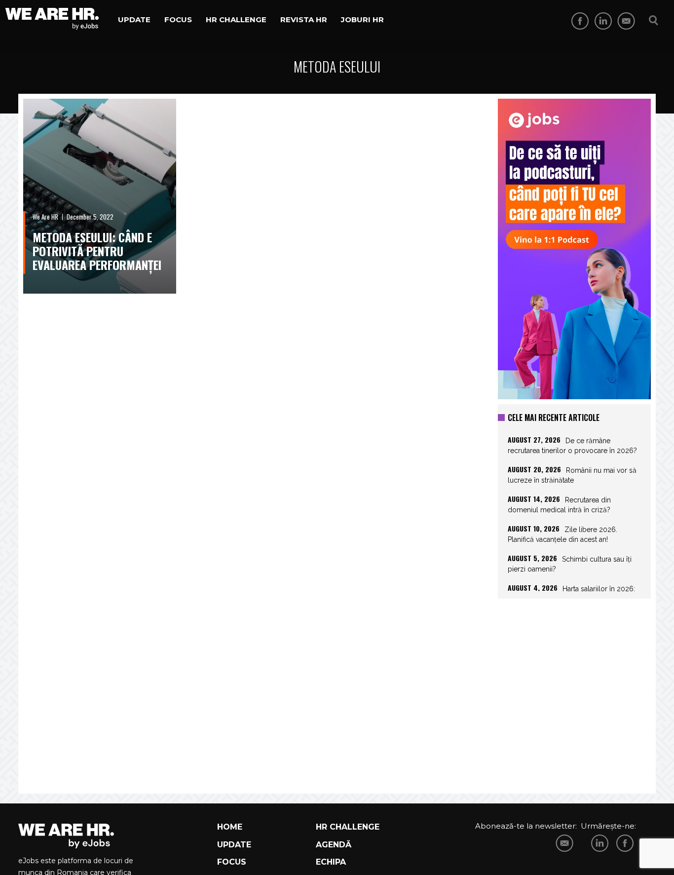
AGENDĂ (333, 844)
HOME (229, 827)
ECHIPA (331, 862)
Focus (178, 19)
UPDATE (234, 844)
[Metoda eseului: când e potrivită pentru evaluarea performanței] (99, 196)
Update (134, 19)
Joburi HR (362, 19)
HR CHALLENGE (347, 827)
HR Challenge (236, 19)
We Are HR (45, 217)
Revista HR (303, 19)
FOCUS (231, 862)
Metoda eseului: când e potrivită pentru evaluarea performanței (97, 250)
